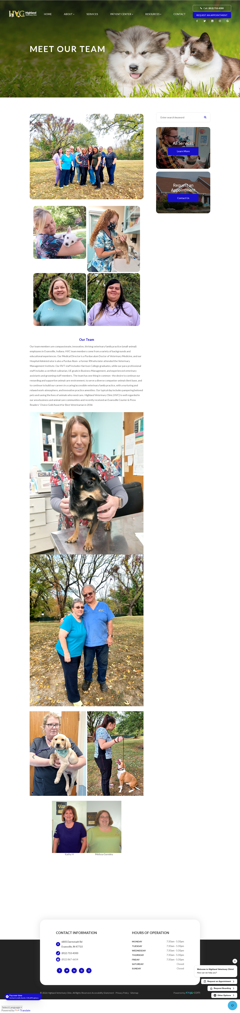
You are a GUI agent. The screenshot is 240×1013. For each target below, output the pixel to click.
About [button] (68, 14)
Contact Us (183, 198)
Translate (25, 1010)
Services (92, 14)
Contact (179, 14)
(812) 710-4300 (70, 950)
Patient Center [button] (120, 14)
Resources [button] (152, 14)
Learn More (183, 151)
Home (48, 14)
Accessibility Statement (103, 990)
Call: (213, 8)
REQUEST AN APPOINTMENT (212, 15)
